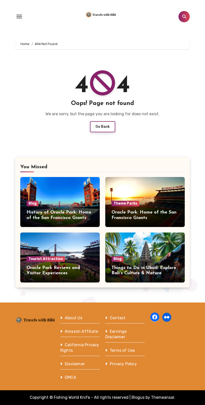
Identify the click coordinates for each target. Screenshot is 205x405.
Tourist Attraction (45, 259)
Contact (118, 318)
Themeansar (162, 397)
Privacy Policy (123, 364)
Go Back (103, 126)
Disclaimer (75, 364)
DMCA (70, 377)
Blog (32, 203)
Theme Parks (125, 203)
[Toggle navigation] (19, 17)
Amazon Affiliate (81, 331)
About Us (73, 318)
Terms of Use (122, 350)
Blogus (138, 397)
